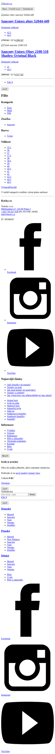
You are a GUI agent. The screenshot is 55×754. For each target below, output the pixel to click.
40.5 (9, 169)
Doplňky (11, 525)
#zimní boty (12, 400)
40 (8, 166)
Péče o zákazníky (15, 438)
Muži (9, 110)
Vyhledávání (7, 491)
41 (8, 171)
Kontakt (11, 444)
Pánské (5, 531)
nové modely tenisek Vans (28, 473)
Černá (10, 136)
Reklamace (12, 436)
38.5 (9, 161)
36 (8, 150)
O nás (9, 449)
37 (8, 153)
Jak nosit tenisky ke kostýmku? (21, 390)
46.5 (9, 182)
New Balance (13, 539)
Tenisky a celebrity (15, 392)
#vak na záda (13, 403)
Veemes (10, 522)
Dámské (6, 508)
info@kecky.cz (8, 214)
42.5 (9, 177)
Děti (9, 113)
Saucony (11, 124)
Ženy (9, 108)
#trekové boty (13, 405)
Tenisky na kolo (14, 387)
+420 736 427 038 (9, 211)
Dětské (5, 555)
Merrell (10, 514)
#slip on (10, 411)
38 (8, 158)
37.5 (9, 155)
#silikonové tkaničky (16, 413)
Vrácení (10, 433)
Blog (9, 446)
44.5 (9, 179)
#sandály (11, 419)
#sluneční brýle (14, 408)
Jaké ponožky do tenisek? (19, 384)
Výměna (11, 430)
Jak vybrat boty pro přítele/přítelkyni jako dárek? (29, 395)
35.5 (9, 147)
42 (8, 174)
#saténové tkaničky (16, 416)
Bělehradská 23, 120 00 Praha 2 (16, 209)
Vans (9, 520)
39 (8, 163)
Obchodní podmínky (16, 441)
